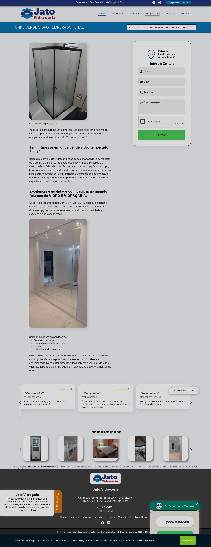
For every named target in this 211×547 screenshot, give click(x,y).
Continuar (187, 540)
